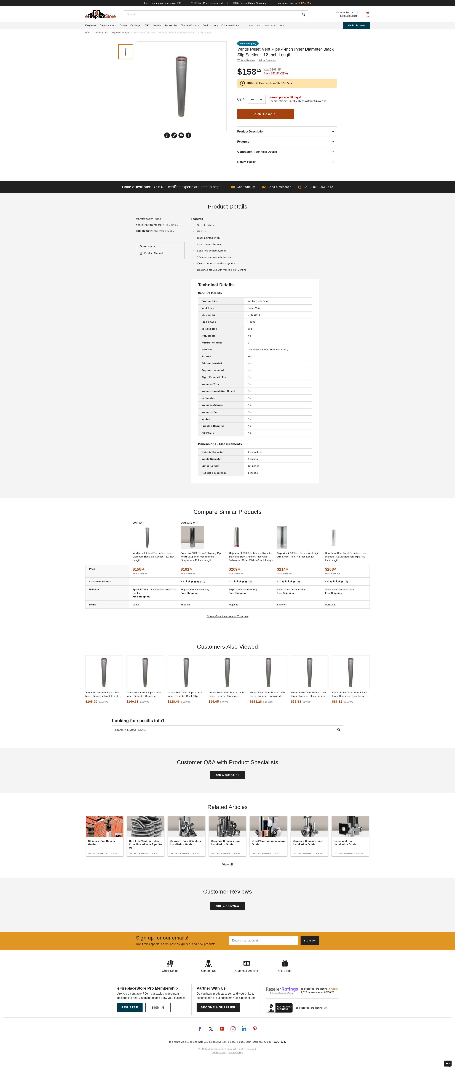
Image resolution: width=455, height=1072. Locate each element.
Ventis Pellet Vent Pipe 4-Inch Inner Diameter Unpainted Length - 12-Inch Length (226, 694)
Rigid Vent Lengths (121, 32)
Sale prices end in (294, 3)
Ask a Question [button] (267, 60)
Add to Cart (265, 113)
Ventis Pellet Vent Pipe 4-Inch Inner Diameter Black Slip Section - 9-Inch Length (185, 694)
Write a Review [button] (246, 60)
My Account (254, 25)
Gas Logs (135, 25)
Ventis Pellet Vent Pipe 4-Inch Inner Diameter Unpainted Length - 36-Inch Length (144, 694)
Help (282, 25)
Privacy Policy (236, 1052)
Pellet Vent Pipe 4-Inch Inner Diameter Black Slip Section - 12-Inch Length (153, 557)
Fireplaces (90, 25)
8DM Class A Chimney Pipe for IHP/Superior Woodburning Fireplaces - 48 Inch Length (201, 557)
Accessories (171, 25)
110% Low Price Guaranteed (207, 3)
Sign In (158, 1007)
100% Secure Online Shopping (250, 3)
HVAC (147, 25)
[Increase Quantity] (261, 99)
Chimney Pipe (101, 32)
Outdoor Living (210, 25)
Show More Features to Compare (227, 616)
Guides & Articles (230, 25)
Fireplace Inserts (108, 25)
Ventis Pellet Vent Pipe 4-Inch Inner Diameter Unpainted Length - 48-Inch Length (267, 694)
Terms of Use (219, 1052)
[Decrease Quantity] (252, 99)
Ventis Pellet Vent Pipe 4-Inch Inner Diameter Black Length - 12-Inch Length (350, 694)
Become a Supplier (218, 1007)
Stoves (123, 25)
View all (227, 864)
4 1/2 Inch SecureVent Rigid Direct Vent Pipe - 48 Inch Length (298, 555)
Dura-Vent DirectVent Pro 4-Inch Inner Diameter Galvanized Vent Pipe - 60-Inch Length (346, 557)
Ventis (158, 218)
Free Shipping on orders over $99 (162, 3)
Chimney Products (190, 25)
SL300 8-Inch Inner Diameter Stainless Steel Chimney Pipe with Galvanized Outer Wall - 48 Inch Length (251, 557)
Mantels (157, 25)
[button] (276, 187)
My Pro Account (356, 25)
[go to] (104, 672)
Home (88, 32)
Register (129, 1007)
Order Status (270, 25)
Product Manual (153, 253)
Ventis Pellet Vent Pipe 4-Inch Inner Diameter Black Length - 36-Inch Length (103, 694)
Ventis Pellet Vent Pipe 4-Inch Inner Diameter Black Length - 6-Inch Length (309, 694)
